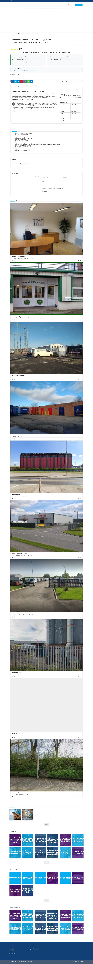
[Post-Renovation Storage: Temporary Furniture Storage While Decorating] (65, 839)
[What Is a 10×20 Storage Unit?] (78, 877)
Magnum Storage (16, 494)
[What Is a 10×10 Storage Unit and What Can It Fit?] (52, 877)
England (44, 4)
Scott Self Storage (16, 316)
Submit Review (44, 191)
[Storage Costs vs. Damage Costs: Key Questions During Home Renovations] (27, 852)
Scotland (58, 4)
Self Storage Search (21, 961)
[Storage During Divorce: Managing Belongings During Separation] (78, 839)
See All (46, 824)
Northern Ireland (51, 4)
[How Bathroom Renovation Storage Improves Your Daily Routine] (65, 852)
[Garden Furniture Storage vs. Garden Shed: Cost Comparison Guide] (52, 852)
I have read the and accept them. (53, 188)
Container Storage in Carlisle (18, 434)
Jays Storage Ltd (15, 792)
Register (71, 1)
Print (64, 81)
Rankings (71, 4)
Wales (62, 4)
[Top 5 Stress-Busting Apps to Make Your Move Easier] (15, 814)
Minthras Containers (17, 672)
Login (64, 1)
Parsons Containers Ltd (17, 733)
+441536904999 (78, 97)
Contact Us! (13, 952)
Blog (66, 4)
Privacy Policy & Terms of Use (77, 961)
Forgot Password (79, 1)
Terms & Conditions (14, 953)
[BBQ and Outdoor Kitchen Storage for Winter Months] (78, 852)
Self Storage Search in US (34, 948)
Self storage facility (17, 33)
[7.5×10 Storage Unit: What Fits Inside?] (40, 877)
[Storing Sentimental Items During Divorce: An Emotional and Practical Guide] (15, 839)
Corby (79, 92)
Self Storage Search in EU (34, 949)
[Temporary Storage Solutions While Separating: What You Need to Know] (52, 839)
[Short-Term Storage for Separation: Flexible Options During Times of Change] (27, 839)
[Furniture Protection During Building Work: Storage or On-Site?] (40, 852)
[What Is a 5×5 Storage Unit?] (15, 877)
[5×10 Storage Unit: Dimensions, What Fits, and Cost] (27, 877)
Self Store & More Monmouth (19, 256)
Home (11, 33)
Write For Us (13, 950)
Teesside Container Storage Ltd (19, 613)
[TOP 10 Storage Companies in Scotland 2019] (27, 814)
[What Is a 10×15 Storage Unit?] (65, 877)
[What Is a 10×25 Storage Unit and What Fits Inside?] (15, 890)
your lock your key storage (18, 375)
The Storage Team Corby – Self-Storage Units (30, 33)
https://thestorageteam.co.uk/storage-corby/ (72, 95)
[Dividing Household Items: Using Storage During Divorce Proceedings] (40, 839)
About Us (12, 948)
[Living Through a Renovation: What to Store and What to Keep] (15, 852)
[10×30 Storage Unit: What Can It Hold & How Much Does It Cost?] (27, 890)
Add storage (79, 4)
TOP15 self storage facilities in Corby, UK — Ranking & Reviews (24, 70)
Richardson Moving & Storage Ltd (20, 553)
